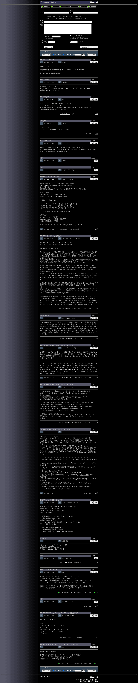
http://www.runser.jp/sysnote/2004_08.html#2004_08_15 (57, 185)
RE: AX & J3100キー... (68, 562)
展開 (96, 114)
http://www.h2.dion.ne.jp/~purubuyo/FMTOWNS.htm (72, 369)
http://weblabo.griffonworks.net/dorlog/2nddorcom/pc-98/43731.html (62, 473)
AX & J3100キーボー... (68, 592)
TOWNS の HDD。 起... (68, 422)
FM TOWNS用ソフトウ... (68, 663)
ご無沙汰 (65, 114)
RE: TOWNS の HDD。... (69, 338)
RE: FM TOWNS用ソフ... (69, 637)
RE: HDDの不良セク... (68, 229)
